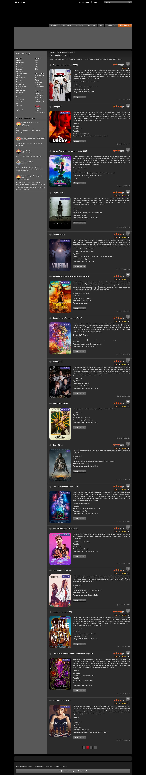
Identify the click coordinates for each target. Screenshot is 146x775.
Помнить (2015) (27, 162)
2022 (36, 69)
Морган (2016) (58, 193)
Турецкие (38, 97)
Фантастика (20, 99)
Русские (38, 80)
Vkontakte (49, 766)
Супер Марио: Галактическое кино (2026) (70, 151)
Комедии (19, 80)
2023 (36, 67)
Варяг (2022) (58, 445)
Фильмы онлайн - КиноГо (24, 766)
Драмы (18, 75)
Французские (39, 86)
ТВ (101, 25)
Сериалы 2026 (39, 99)
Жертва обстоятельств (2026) (65, 65)
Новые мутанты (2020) (62, 612)
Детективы (19, 71)
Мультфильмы (21, 86)
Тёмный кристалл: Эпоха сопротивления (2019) (73, 654)
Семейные (19, 92)
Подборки (111, 25)
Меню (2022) (58, 361)
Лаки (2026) (57, 107)
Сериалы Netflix (38, 109)
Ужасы (18, 97)
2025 (36, 62)
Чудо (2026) (25, 151)
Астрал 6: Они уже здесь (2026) (33, 138)
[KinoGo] (20, 2)
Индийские (38, 82)
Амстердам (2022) (60, 403)
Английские (39, 78)
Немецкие (38, 84)
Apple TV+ (19, 110)
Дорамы (91, 25)
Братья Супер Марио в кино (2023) (67, 318)
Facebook (57, 766)
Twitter (65, 766)
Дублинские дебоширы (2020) (65, 528)
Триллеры (19, 95)
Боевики (19, 65)
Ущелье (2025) (59, 234)
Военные (19, 69)
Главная (55, 25)
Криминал (19, 82)
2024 (36, 65)
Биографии (20, 62)
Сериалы (79, 25)
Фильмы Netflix (40, 112)
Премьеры (125, 25)
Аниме (18, 60)
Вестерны (19, 67)
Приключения (20, 90)
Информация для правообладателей (73, 771)
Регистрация (86, 2)
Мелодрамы (20, 84)
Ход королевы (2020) (61, 700)
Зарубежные (39, 95)
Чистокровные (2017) (62, 570)
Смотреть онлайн (79, 97)
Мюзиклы (19, 88)
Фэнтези (19, 101)
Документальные (21, 73)
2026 (36, 60)
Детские (19, 105)
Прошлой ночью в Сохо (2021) (65, 487)
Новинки (67, 25)
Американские (39, 76)
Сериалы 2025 (39, 101)
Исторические (20, 77)
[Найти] (130, 2)
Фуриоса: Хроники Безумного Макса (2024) (71, 276)
